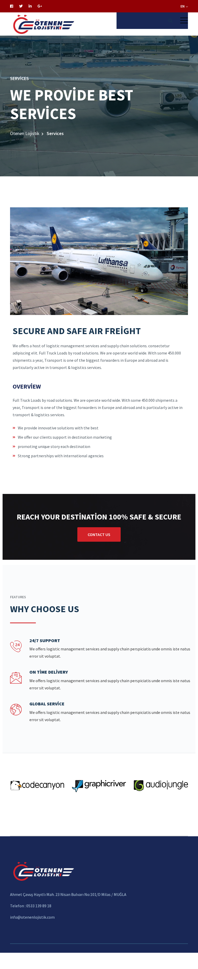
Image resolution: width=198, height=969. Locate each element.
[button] (184, 20)
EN (182, 6)
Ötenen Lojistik (24, 133)
